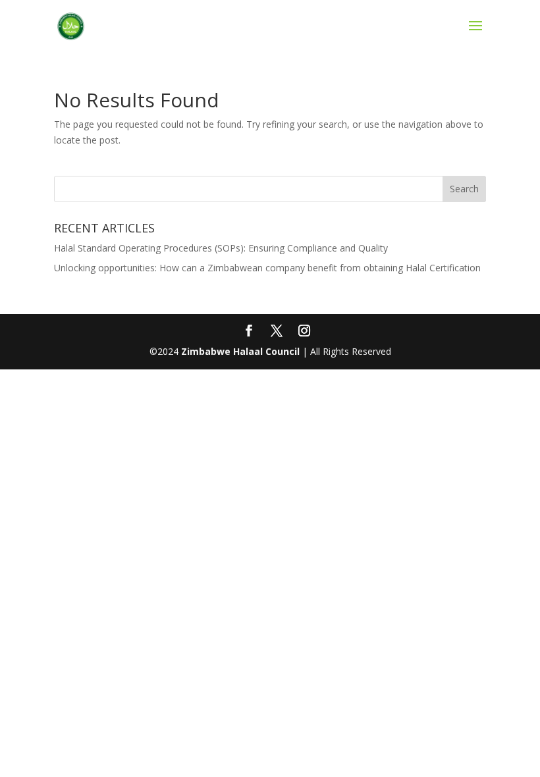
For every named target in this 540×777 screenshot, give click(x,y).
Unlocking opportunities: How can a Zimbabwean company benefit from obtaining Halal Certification (267, 267)
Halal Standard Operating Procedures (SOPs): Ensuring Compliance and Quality (221, 248)
